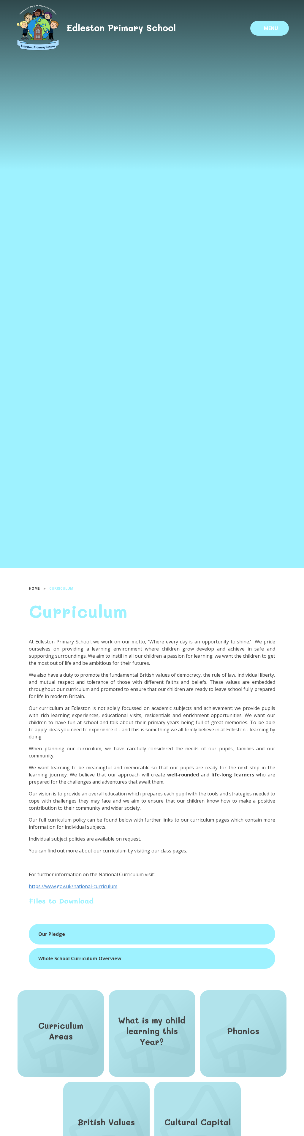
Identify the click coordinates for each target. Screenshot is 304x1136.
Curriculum (61, 588)
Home (34, 588)
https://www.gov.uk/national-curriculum (73, 886)
